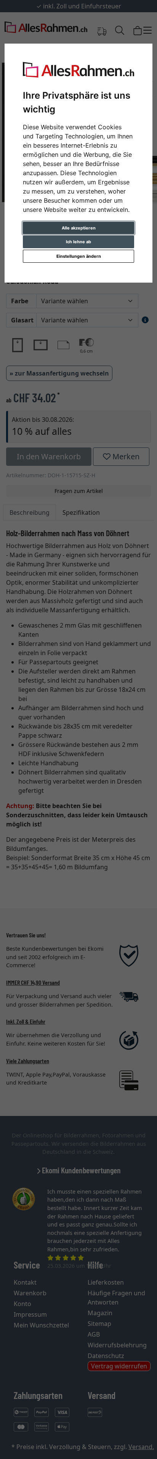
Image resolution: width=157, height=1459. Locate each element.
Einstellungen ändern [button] (78, 256)
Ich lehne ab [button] (78, 241)
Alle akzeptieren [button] (79, 228)
